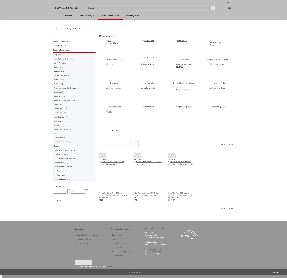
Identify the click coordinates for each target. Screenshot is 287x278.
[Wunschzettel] (224, 8)
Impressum (116, 247)
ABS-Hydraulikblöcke (114, 59)
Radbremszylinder (219, 107)
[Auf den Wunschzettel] (104, 155)
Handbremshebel (114, 107)
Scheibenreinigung (61, 162)
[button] (220, 8)
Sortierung (105, 145)
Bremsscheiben (149, 83)
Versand (109, 266)
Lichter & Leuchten (61, 154)
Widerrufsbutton (83, 263)
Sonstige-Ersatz (59, 175)
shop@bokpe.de (157, 251)
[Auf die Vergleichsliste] (101, 155)
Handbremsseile (149, 107)
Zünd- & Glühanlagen (62, 179)
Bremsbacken (149, 57)
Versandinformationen (85, 243)
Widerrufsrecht (118, 256)
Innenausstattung (60, 133)
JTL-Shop (282, 272)
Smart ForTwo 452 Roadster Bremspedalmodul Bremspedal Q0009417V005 (180, 195)
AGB (113, 239)
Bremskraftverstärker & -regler (218, 59)
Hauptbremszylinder (184, 107)
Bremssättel (114, 83)
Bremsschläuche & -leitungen (184, 83)
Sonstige (114, 130)
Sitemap (115, 243)
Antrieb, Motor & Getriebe (63, 59)
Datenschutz (117, 235)
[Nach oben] (1, 276)
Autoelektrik (58, 67)
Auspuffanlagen (60, 63)
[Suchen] (213, 8)
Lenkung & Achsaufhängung (64, 150)
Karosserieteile (59, 138)
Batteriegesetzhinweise (121, 251)
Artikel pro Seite (121, 145)
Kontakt (229, 2)
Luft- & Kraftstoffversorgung (64, 158)
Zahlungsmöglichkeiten (86, 239)
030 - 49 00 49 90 (155, 249)
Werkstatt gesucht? (133, 16)
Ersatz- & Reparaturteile (62, 50)
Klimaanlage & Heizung (62, 142)
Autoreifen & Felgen (60, 46)
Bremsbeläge (184, 59)
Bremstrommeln (219, 83)
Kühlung (57, 146)
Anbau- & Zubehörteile (61, 42)
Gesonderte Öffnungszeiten (87, 235)
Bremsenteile (59, 71)
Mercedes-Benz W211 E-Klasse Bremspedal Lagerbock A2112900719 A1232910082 (113, 195)
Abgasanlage (58, 55)
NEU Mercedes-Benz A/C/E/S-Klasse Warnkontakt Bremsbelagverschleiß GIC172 (147, 195)
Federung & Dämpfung (62, 129)
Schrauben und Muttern (63, 167)
